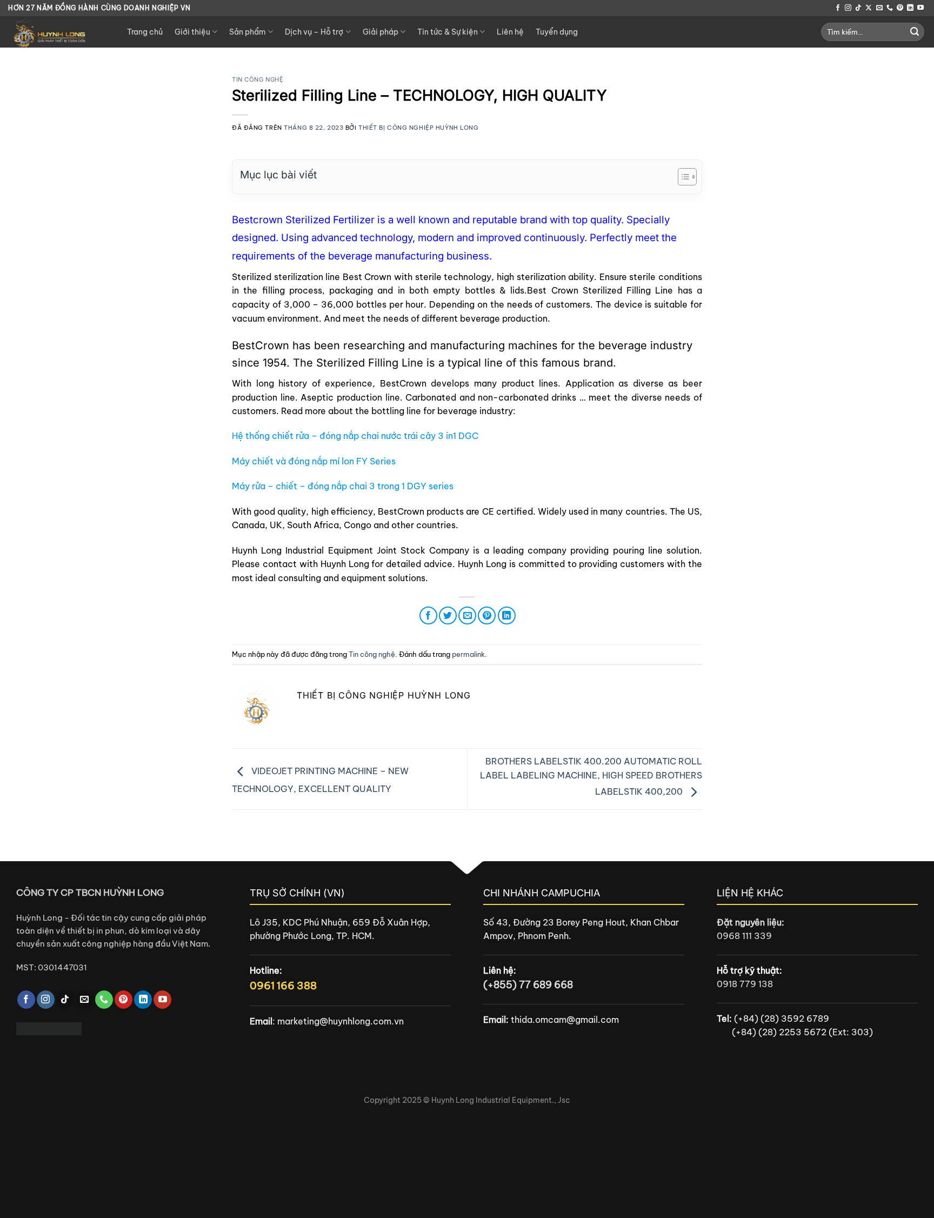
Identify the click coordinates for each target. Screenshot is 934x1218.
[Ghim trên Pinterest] (487, 615)
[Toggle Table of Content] (682, 177)
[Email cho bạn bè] (467, 615)
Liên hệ (510, 32)
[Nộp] (914, 32)
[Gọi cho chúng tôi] (889, 8)
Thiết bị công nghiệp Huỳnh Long (418, 127)
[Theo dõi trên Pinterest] (900, 8)
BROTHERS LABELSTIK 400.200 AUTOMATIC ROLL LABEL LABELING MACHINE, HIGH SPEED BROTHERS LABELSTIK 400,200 (591, 776)
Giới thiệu (192, 32)
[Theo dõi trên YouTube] (920, 8)
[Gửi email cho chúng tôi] (879, 8)
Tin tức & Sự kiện (447, 32)
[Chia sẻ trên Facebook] (428, 615)
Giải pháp (380, 32)
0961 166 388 (283, 985)
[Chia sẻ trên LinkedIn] (507, 615)
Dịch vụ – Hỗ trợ (314, 32)
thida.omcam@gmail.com (565, 1019)
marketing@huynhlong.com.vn (340, 1021)
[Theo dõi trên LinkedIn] (910, 8)
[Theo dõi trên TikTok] (858, 8)
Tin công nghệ (257, 79)
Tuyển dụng (557, 32)
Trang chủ (145, 32)
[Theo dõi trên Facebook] (838, 8)
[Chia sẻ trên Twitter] (448, 615)
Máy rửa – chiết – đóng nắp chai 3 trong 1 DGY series (342, 486)
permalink (468, 654)
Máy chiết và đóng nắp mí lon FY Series (314, 461)
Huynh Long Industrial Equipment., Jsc (500, 1100)
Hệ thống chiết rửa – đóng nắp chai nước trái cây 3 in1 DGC (355, 435)
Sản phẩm (247, 32)
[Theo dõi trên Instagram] (848, 8)
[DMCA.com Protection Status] (49, 1027)
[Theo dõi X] (868, 8)
